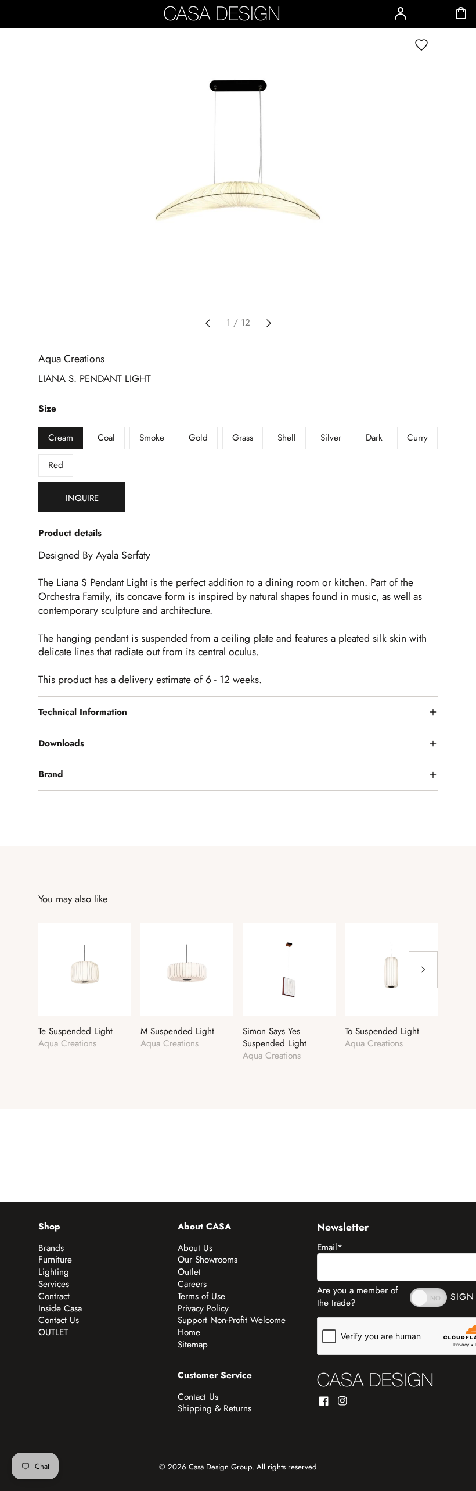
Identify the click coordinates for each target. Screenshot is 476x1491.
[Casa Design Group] (375, 1379)
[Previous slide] (208, 323)
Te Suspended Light (75, 1031)
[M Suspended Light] (186, 969)
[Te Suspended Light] (84, 969)
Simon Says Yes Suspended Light (274, 1037)
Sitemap (193, 1344)
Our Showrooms (207, 1259)
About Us (195, 1248)
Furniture (55, 1259)
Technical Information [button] (82, 712)
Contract (54, 1296)
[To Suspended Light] (391, 969)
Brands (51, 1248)
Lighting (53, 1271)
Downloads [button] (61, 743)
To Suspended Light (382, 1031)
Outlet (189, 1271)
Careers (192, 1284)
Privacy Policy (203, 1308)
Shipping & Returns (214, 1408)
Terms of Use (201, 1296)
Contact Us (58, 1320)
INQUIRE (82, 498)
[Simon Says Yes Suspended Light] (289, 969)
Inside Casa (60, 1308)
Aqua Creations (71, 358)
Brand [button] (50, 774)
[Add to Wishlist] (421, 45)
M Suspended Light (177, 1031)
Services (53, 1284)
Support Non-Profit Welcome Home (232, 1326)
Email (329, 1247)
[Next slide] (269, 323)
